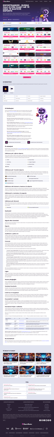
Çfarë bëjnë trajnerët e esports (28, 408)
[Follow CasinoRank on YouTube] (46, 420)
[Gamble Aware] (37, 428)
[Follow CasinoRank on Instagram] (42, 420)
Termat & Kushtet (11, 435)
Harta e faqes (43, 435)
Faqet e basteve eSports (29, 1)
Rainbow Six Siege (9, 408)
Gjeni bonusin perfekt (28, 405)
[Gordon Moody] (25, 428)
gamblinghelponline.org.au (26, 331)
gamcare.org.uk (21, 328)
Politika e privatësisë (46, 410)
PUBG (9, 407)
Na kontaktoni (46, 405)
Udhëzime (45, 1)
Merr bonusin (11, 36)
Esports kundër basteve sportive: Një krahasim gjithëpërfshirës (28, 407)
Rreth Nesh (47, 404)
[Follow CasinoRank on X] (44, 420)
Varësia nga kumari (33, 435)
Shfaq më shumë (26, 77)
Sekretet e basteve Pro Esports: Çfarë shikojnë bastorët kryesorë (28, 410)
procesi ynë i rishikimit (13, 111)
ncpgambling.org (21, 323)
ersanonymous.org (21, 320)
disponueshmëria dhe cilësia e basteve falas (14, 132)
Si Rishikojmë (47, 407)
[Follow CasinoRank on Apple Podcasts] (50, 420)
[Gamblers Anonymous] (12, 428)
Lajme (50, 1)
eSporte (36, 1)
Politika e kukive (22, 435)
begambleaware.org (22, 325)
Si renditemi (47, 408)
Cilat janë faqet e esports (29, 404)
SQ (3, 420)
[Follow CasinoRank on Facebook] (40, 420)
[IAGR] (7, 428)
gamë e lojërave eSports (28, 122)
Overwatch (9, 404)
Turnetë (41, 1)
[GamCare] (18, 428)
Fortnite (9, 405)
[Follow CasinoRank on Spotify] (48, 420)
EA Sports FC (9, 410)
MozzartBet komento (27, 50)
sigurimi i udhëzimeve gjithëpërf (23, 148)
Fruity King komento (11, 50)
